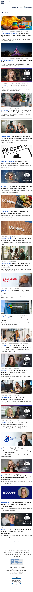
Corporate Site (7, 552)
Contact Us (17, 556)
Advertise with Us (17, 552)
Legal (29, 554)
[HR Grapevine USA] (2, 2)
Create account (14, 7)
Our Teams (26, 552)
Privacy (25, 554)
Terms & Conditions (8, 554)
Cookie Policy (17, 554)
